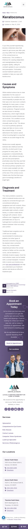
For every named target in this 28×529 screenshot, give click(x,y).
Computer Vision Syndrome (11, 436)
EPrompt (11, 519)
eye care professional (13, 264)
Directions (10, 470)
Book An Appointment (14, 343)
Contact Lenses (7, 433)
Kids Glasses (6, 430)
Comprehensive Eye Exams (11, 426)
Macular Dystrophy (11, 290)
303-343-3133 (12, 488)
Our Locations (14, 349)
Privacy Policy (17, 519)
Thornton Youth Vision (12, 500)
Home (4, 12)
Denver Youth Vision (11, 460)
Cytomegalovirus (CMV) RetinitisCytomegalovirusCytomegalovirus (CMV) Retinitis (15, 285)
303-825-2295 (12, 468)
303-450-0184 (12, 508)
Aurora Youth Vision (11, 480)
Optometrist (6, 423)
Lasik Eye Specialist (9, 440)
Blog (8, 12)
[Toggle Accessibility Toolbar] (3, 517)
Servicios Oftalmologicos (11, 443)
